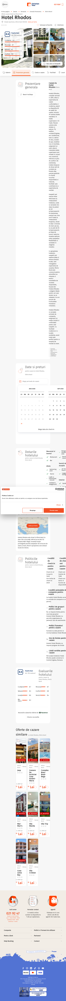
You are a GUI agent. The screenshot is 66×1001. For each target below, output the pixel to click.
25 (25, 419)
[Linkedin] (31, 968)
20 (32, 414)
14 (35, 410)
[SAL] (38, 989)
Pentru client (8, 936)
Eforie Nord (48, 11)
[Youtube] (43, 968)
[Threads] (39, 968)
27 (32, 419)
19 (28, 414)
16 (42, 410)
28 (36, 419)
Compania (7, 930)
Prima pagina (5, 11)
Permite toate (54, 510)
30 (43, 419)
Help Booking (8, 941)
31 (21, 423)
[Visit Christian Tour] (33, 4)
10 (21, 410)
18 (25, 414)
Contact (37, 941)
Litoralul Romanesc (35, 11)
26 (28, 419)
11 (25, 410)
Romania (23, 11)
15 (39, 410)
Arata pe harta (32, 22)
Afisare (58, 505)
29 (39, 419)
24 (21, 419)
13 (32, 410)
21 (35, 414)
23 (42, 414)
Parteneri (37, 936)
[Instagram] (27, 968)
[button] (59, 25)
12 (28, 410)
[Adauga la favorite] (18, 740)
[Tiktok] (35, 968)
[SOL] (38, 994)
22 (39, 414)
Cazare (15, 11)
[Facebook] (23, 968)
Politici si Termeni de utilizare (44, 930)
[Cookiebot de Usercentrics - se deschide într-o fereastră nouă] (56, 489)
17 (21, 414)
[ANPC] (24, 992)
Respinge (33, 510)
